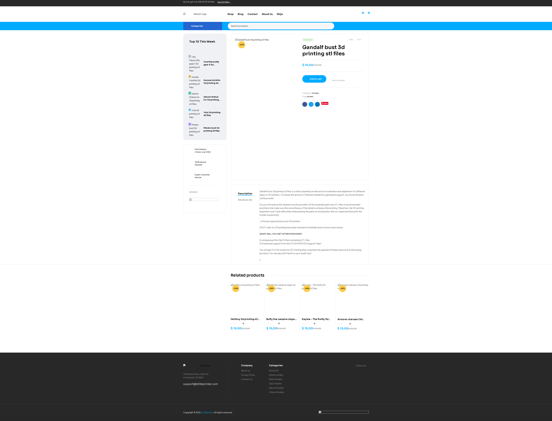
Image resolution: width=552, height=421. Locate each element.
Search (330, 26)
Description (245, 193)
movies (315, 93)
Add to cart (316, 79)
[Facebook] (352, 3)
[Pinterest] (367, 3)
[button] (293, 42)
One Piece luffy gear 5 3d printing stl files (212, 65)
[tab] (245, 193)
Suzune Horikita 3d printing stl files (212, 83)
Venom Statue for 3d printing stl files (211, 100)
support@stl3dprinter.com (200, 384)
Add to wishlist (338, 80)
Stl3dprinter (207, 412)
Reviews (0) (245, 199)
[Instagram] (362, 3)
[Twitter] (357, 3)
